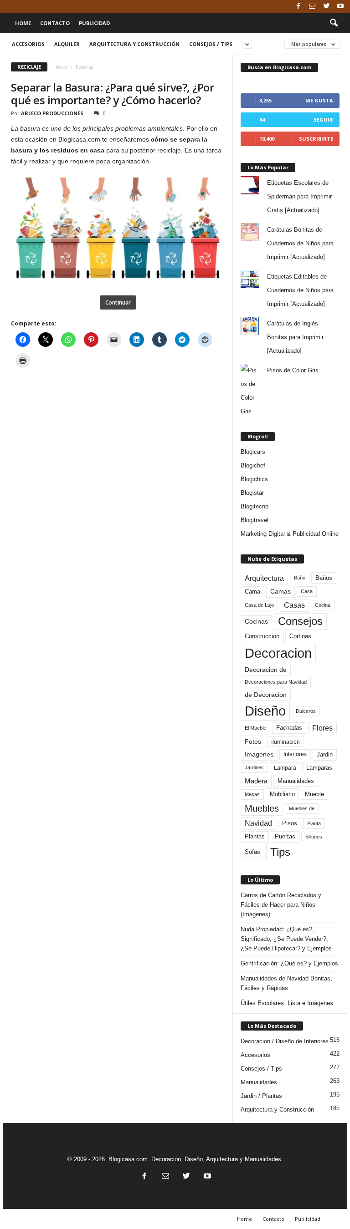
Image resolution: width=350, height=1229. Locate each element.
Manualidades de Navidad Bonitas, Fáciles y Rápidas (286, 983)
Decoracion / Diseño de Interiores (285, 1041)
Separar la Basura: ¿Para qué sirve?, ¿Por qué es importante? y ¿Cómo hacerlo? (112, 93)
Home (23, 23)
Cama (252, 592)
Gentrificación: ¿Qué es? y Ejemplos (289, 963)
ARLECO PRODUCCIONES (52, 113)
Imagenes (259, 754)
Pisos (289, 823)
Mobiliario (282, 794)
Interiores (295, 754)
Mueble (314, 794)
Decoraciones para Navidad (276, 682)
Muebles (262, 808)
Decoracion (278, 652)
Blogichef (253, 465)
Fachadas (289, 728)
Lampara (285, 768)
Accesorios (28, 44)
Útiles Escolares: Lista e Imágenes (287, 1003)
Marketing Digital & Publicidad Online (290, 533)
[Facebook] (298, 6)
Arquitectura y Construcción (134, 44)
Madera (256, 781)
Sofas (252, 852)
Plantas (255, 836)
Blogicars (253, 451)
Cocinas (256, 621)
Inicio (61, 67)
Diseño (265, 711)
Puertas (285, 836)
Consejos (300, 621)
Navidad (258, 823)
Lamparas (319, 767)
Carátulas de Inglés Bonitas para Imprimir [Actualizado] (295, 337)
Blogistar (252, 492)
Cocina (322, 605)
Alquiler (67, 44)
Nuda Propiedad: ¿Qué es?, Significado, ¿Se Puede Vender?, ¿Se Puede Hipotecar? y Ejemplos (286, 939)
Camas (280, 591)
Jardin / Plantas (261, 1095)
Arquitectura (264, 578)
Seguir (323, 119)
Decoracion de (266, 669)
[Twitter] (326, 6)
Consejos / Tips (210, 44)
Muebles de (301, 808)
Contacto (55, 23)
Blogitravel (254, 520)
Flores (322, 728)
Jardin (325, 755)
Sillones (313, 836)
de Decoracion (266, 694)
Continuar (118, 302)
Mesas (252, 794)
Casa (307, 591)
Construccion (262, 636)
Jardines (254, 767)
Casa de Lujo (259, 605)
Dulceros (306, 711)
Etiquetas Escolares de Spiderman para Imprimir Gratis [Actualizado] (299, 196)
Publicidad (94, 23)
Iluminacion (285, 742)
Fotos (253, 741)
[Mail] (312, 6)
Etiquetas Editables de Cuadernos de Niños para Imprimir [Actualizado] (300, 290)
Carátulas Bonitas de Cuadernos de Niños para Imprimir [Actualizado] (300, 243)
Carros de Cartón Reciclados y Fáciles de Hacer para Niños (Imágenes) (281, 905)
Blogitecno (254, 506)
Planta (314, 823)
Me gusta (319, 100)
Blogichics (254, 479)
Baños (323, 577)
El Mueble (255, 728)
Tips (280, 852)
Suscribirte (316, 138)
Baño (299, 577)
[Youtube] (340, 6)
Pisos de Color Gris (293, 370)
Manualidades (296, 781)
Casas (294, 605)
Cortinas (300, 636)
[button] (334, 23)
